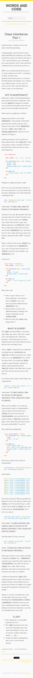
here (12, 635)
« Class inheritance (8, 660)
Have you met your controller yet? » (24, 661)
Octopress (28, 673)
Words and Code (16, 7)
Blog (18, 24)
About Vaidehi (11, 24)
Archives (24, 24)
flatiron (3, 651)
